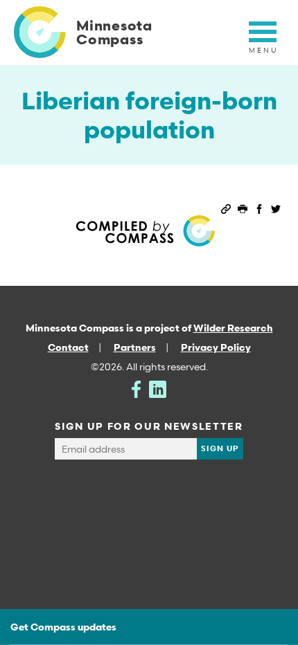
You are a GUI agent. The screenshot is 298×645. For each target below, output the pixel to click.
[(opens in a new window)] (136, 387)
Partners (135, 347)
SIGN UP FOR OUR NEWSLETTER (149, 426)
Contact (68, 347)
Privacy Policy (216, 347)
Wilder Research (233, 327)
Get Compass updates (63, 626)
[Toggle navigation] (262, 39)
